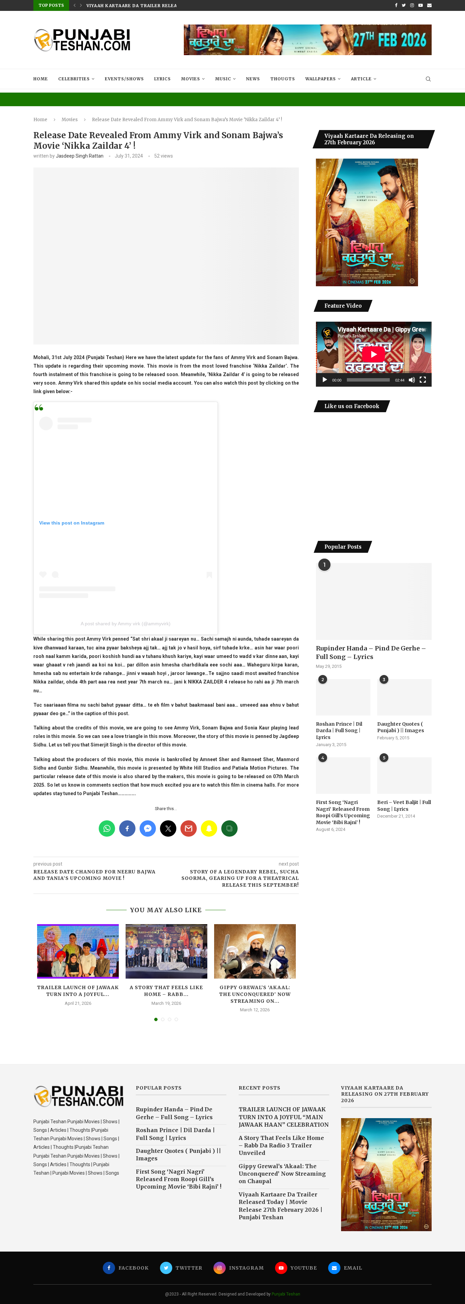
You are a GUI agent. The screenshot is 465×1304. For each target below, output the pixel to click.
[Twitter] (404, 5)
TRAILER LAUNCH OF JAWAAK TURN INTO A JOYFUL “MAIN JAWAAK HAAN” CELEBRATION (284, 1117)
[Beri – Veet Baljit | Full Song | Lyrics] (404, 775)
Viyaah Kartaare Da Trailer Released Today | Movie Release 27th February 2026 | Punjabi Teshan (280, 1206)
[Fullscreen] (422, 379)
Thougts (282, 78)
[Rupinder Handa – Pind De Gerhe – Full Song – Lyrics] (374, 601)
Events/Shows (124, 78)
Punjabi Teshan (286, 1294)
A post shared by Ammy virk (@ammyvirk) (126, 623)
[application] (374, 354)
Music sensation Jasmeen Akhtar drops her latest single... (167, 5)
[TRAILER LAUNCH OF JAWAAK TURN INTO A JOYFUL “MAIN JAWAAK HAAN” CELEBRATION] (78, 951)
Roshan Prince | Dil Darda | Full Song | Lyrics (339, 730)
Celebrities (74, 78)
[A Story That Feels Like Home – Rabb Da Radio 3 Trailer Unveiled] (166, 951)
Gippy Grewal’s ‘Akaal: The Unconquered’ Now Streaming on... (255, 994)
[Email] (429, 5)
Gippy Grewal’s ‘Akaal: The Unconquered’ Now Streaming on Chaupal (282, 1174)
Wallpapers (320, 78)
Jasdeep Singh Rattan (79, 156)
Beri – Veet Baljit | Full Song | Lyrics (404, 805)
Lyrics (162, 78)
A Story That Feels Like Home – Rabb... (166, 990)
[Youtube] (420, 5)
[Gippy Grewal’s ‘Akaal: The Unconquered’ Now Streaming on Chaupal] (255, 951)
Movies (190, 78)
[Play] (324, 379)
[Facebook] (396, 5)
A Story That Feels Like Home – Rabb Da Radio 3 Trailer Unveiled (281, 1145)
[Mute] (411, 379)
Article (361, 78)
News (253, 78)
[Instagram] (412, 5)
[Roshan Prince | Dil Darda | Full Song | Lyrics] (343, 697)
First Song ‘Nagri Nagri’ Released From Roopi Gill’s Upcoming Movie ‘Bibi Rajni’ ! (343, 812)
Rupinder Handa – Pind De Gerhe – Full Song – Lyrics (371, 652)
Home (40, 78)
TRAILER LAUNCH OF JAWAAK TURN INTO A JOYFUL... (78, 990)
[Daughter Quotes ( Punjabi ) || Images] (404, 697)
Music (223, 78)
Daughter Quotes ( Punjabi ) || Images (400, 727)
